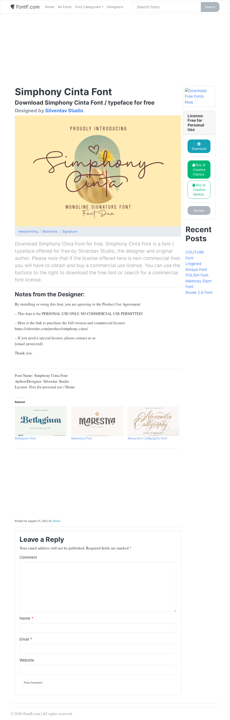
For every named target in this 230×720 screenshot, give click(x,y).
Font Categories (88, 7)
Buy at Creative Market (199, 189)
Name (26, 618)
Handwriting (28, 232)
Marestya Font (81, 438)
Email (26, 639)
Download (199, 149)
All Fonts (65, 7)
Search (210, 7)
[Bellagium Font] (41, 421)
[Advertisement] (115, 47)
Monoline (49, 232)
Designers (115, 7)
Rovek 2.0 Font (199, 292)
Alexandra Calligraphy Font (147, 438)
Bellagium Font (25, 438)
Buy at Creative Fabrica (199, 169)
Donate (199, 210)
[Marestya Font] (97, 421)
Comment (28, 557)
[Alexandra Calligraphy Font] (153, 421)
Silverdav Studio (64, 110)
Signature (69, 232)
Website (27, 660)
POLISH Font (197, 275)
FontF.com (27, 7)
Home (49, 7)
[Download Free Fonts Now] (199, 96)
